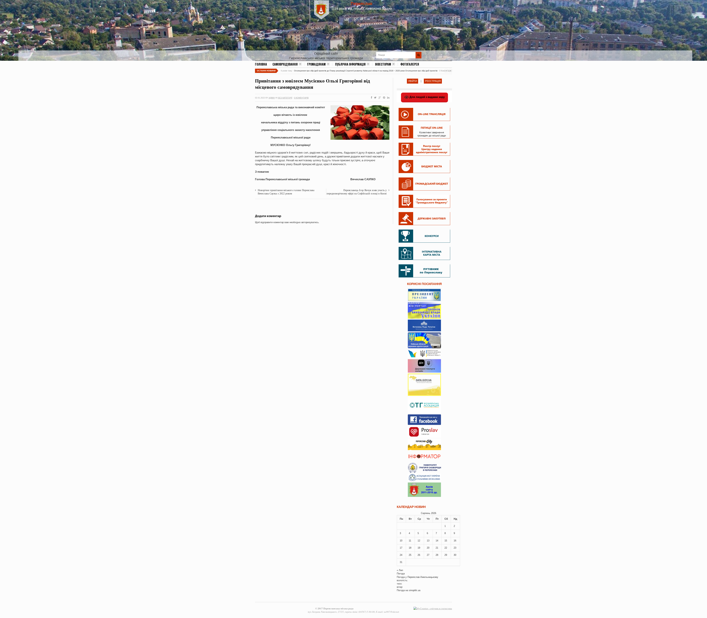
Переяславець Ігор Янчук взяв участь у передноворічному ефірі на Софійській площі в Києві (357, 191)
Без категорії (285, 98)
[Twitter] (375, 97)
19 (419, 547)
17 (401, 547)
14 (437, 540)
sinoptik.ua (414, 590)
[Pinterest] (383, 97)
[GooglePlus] (379, 97)
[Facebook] (371, 97)
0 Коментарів (301, 98)
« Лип (400, 570)
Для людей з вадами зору (427, 96)
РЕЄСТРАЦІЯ (433, 81)
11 (410, 540)
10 (401, 540)
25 (410, 555)
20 (428, 547)
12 (419, 540)
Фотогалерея (409, 64)
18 (410, 547)
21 (437, 547)
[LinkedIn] (387, 97)
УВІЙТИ (412, 81)
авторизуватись (310, 222)
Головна (261, 64)
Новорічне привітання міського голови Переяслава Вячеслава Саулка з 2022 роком (286, 191)
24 (401, 555)
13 (428, 540)
